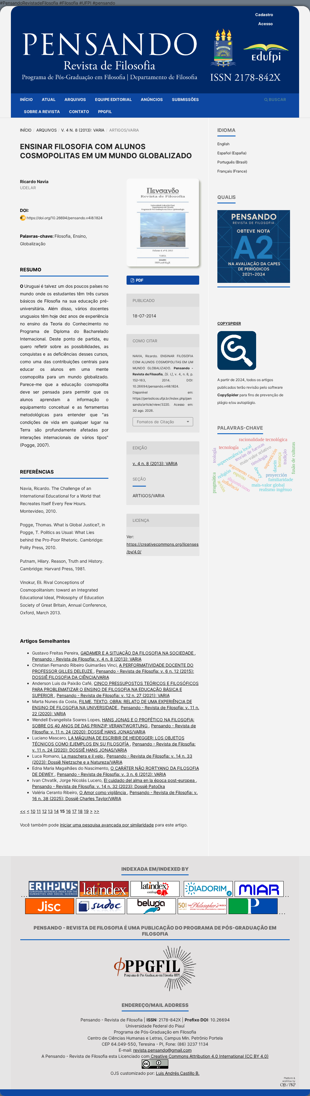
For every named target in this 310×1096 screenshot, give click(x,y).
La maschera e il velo (82, 756)
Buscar (277, 99)
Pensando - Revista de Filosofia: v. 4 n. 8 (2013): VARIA (86, 659)
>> (96, 811)
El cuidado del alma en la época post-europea (150, 780)
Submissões (185, 99)
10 (33, 811)
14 (56, 811)
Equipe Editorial (113, 99)
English (223, 144)
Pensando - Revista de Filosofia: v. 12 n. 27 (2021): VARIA (113, 695)
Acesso (265, 23)
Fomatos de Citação (155, 421)
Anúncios (152, 99)
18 (80, 811)
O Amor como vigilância (103, 792)
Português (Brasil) (232, 162)
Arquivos (75, 99)
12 (44, 811)
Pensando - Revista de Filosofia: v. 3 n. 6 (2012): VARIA (111, 774)
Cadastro (264, 14)
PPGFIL (105, 111)
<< (22, 811)
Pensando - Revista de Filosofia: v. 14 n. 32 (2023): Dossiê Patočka (98, 786)
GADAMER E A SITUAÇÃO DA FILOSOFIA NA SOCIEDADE (138, 652)
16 (68, 811)
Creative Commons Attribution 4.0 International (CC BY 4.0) (209, 1056)
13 (50, 811)
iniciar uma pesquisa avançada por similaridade (107, 824)
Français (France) (232, 171)
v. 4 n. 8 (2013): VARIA (82, 130)
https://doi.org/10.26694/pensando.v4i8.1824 (65, 218)
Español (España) (231, 153)
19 (86, 811)
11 (39, 811)
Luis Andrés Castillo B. (178, 1073)
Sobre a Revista (42, 111)
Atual (48, 99)
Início (26, 99)
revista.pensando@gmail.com (162, 1050)
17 (74, 811)
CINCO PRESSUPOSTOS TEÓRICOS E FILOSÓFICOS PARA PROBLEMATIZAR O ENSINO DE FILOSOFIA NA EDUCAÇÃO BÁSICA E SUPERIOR (115, 689)
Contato (79, 111)
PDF (139, 280)
